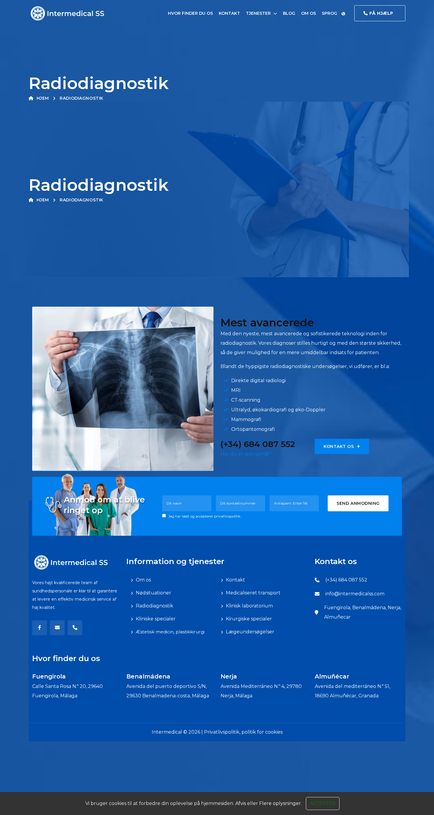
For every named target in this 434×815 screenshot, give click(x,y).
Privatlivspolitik (221, 732)
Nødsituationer (153, 593)
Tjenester (258, 13)
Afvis (240, 803)
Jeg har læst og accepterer (204, 516)
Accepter (323, 803)
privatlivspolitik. (227, 516)
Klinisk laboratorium (249, 606)
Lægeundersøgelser (250, 632)
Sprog (330, 13)
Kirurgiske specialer (249, 619)
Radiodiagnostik (154, 606)
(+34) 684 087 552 (346, 580)
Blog (289, 13)
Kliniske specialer (156, 619)
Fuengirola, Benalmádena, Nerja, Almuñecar (362, 612)
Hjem (43, 98)
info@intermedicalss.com (354, 594)
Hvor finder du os (190, 13)
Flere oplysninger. (280, 803)
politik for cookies (262, 732)
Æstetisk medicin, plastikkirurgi (170, 632)
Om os (308, 13)
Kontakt (229, 13)
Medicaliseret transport (253, 593)
